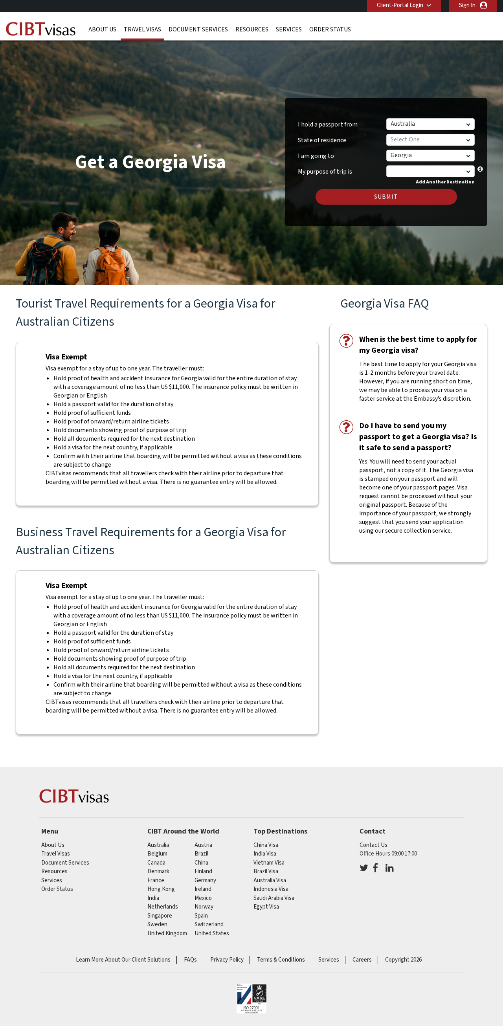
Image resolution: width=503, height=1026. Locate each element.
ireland (203, 889)
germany (205, 880)
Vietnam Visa (269, 863)
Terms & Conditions (281, 960)
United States (212, 933)
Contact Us (373, 845)
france (155, 880)
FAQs (190, 960)
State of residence (322, 140)
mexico (203, 898)
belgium (157, 854)
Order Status (330, 29)
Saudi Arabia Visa (273, 898)
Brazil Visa (265, 871)
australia (158, 845)
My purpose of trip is (325, 168)
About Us (102, 29)
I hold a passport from (328, 124)
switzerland (209, 924)
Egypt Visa (266, 907)
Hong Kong (161, 889)
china (201, 863)
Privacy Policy (227, 960)
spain (201, 916)
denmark (158, 871)
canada (156, 863)
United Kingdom (167, 933)
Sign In (467, 5)
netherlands (162, 907)
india (153, 898)
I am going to (316, 156)
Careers (362, 960)
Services (289, 29)
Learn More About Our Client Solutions (123, 960)
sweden (157, 924)
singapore (159, 916)
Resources (251, 29)
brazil (201, 854)
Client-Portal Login (400, 5)
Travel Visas (142, 29)
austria (203, 845)
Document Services (198, 29)
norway (204, 907)
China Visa (265, 845)
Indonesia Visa (270, 889)
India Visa (264, 854)
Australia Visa (269, 880)
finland (203, 871)
